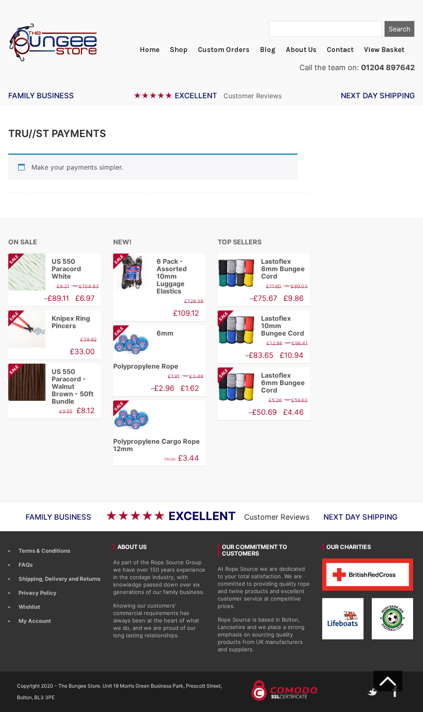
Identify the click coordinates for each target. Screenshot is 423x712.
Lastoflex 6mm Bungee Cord (261, 382)
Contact (340, 49)
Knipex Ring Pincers (49, 322)
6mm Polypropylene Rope (145, 349)
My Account (35, 620)
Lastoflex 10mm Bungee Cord (261, 326)
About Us (301, 49)
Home (149, 49)
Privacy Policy (38, 592)
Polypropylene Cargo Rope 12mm (156, 428)
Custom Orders (224, 49)
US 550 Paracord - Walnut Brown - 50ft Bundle (50, 386)
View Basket (384, 49)
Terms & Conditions (44, 550)
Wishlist (29, 606)
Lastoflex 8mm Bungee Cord (283, 269)
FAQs (26, 564)
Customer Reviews (252, 96)
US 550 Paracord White (44, 269)
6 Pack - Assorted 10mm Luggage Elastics (150, 276)
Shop (179, 49)
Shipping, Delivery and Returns (59, 578)
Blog (268, 49)
